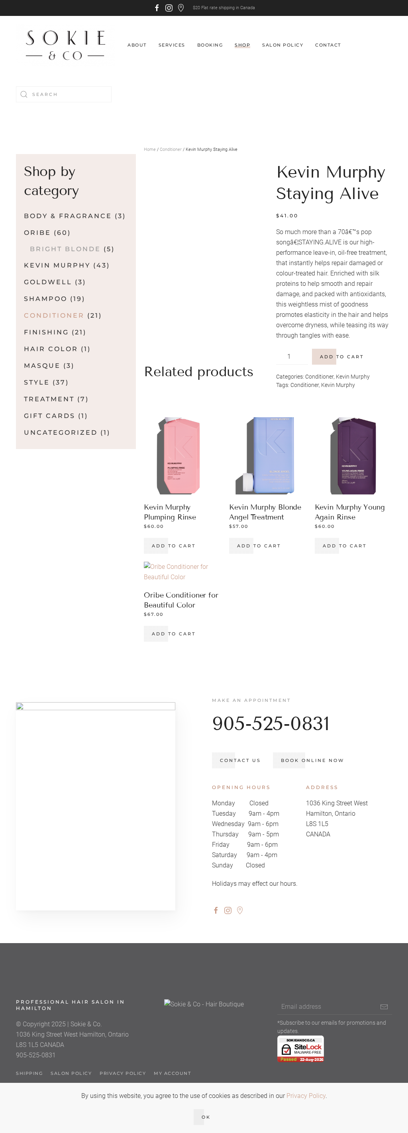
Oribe (37, 232)
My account (172, 1073)
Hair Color (51, 349)
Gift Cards (49, 416)
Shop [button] (242, 45)
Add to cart (342, 356)
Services (172, 45)
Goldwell (48, 282)
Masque (42, 365)
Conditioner (171, 149)
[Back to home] (66, 45)
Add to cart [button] (174, 546)
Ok (206, 1117)
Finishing (46, 332)
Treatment (49, 399)
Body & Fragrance (68, 216)
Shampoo (45, 299)
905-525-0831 (270, 723)
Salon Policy (282, 45)
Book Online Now (312, 760)
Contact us (240, 760)
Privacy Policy (123, 1073)
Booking (210, 45)
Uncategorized (61, 432)
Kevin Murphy (353, 376)
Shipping (29, 1073)
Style (37, 382)
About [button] (137, 45)
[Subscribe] (384, 1007)
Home (150, 149)
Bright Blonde (65, 249)
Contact (328, 45)
